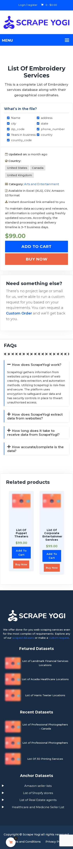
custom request (59, 637)
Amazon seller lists (38, 786)
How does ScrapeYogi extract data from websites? (35, 416)
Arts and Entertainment (41, 184)
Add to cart (36, 246)
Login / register (27, 4)
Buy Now (36, 259)
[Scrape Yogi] (36, 22)
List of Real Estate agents (37, 800)
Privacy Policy (55, 841)
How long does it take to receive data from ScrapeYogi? (33, 433)
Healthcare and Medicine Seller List (38, 807)
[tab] (35, 334)
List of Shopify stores (38, 793)
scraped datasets (23, 637)
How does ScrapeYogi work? (36, 365)
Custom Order (19, 313)
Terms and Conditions (25, 841)
